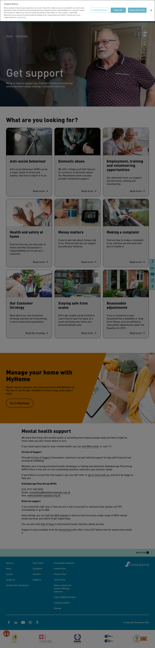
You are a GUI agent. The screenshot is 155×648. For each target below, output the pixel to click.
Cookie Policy (21, 17)
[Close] (151, 10)
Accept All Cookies (137, 10)
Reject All (118, 10)
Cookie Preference (99, 10)
